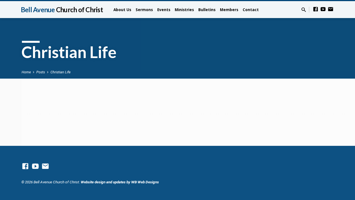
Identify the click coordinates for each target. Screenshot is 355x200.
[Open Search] (304, 9)
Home (26, 72)
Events (163, 9)
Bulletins (206, 9)
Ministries (184, 9)
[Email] (331, 9)
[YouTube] (323, 9)
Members (229, 9)
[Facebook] (316, 9)
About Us (122, 9)
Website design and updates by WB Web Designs (120, 182)
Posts (40, 72)
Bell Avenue (62, 10)
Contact (251, 9)
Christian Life (60, 72)
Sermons (144, 9)
